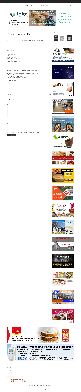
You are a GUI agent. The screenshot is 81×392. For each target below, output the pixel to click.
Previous (9, 94)
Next (50, 94)
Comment (9, 104)
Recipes (43, 5)
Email (9, 123)
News (47, 5)
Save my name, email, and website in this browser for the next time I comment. (26, 132)
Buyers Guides (51, 5)
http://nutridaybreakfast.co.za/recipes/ (18, 90)
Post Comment (12, 135)
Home (27, 5)
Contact (72, 5)
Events (58, 5)
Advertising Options (64, 5)
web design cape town (46, 389)
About (31, 5)
